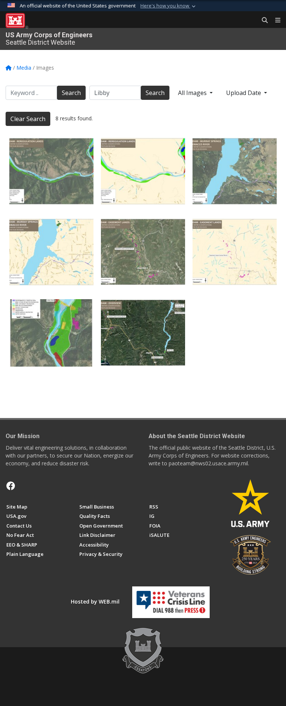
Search (71, 93)
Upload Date (244, 93)
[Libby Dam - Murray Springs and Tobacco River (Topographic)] (235, 171)
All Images (193, 93)
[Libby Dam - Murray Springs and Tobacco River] (51, 252)
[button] (168, 6)
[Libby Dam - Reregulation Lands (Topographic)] (51, 171)
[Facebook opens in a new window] (10, 486)
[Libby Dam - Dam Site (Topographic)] (51, 333)
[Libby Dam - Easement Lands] (235, 252)
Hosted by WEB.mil (95, 601)
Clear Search (27, 119)
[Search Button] (262, 20)
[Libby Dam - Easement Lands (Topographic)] (143, 252)
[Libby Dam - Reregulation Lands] (143, 171)
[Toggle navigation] (274, 20)
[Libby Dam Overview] (143, 333)
